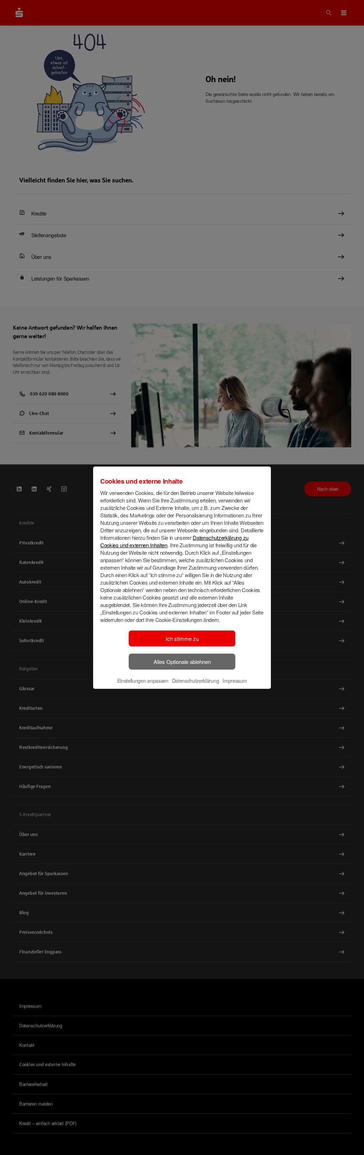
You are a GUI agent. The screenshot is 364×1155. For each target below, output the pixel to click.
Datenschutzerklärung (195, 680)
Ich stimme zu (182, 638)
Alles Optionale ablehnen (182, 661)
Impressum (235, 680)
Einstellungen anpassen (142, 680)
